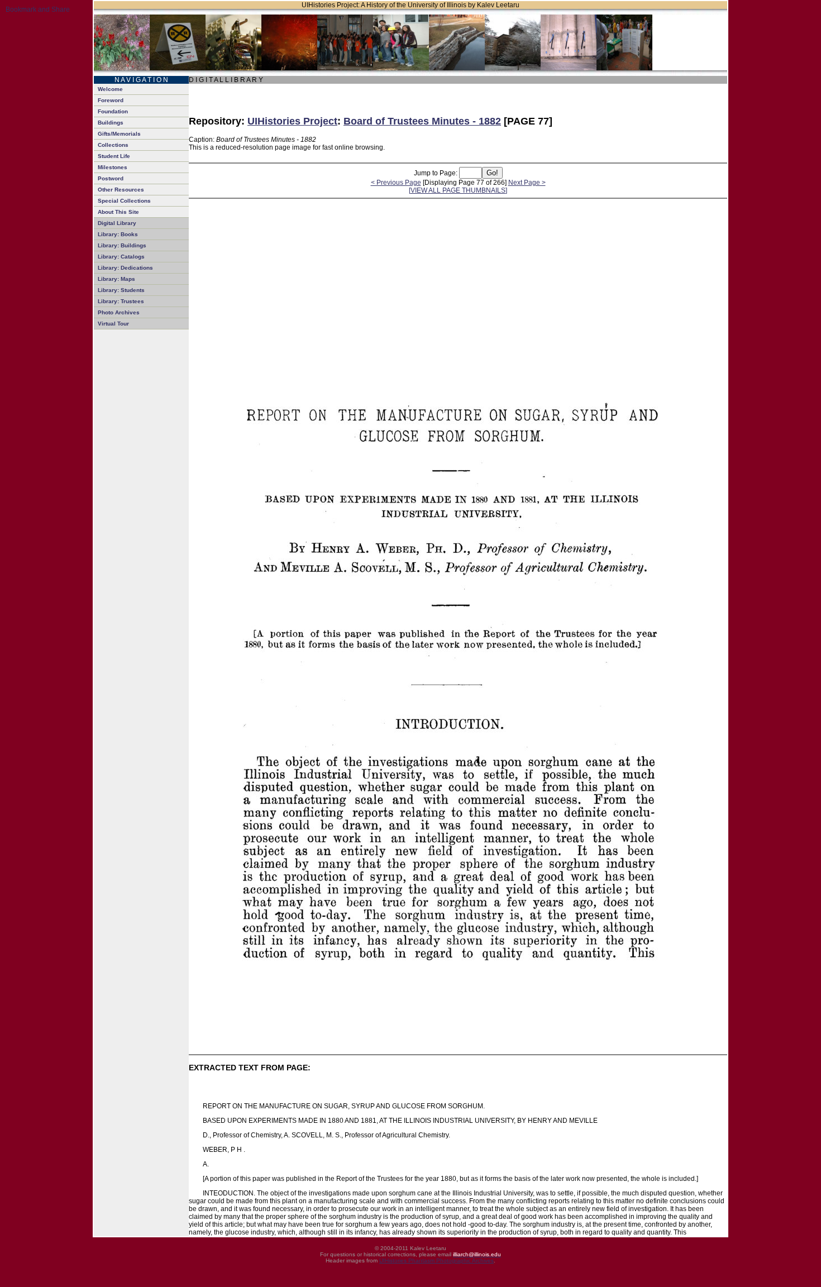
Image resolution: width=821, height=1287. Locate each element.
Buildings (110, 122)
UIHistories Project (292, 121)
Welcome (110, 89)
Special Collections (124, 201)
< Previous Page (396, 182)
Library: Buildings (122, 245)
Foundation (113, 111)
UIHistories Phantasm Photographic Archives (436, 1260)
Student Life (114, 156)
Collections (113, 145)
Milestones (112, 167)
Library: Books (118, 234)
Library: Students (121, 290)
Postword (110, 178)
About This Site (118, 212)
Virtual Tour (113, 323)
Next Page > (527, 182)
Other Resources (121, 189)
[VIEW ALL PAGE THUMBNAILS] (458, 190)
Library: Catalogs (121, 256)
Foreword (110, 100)
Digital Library (117, 223)
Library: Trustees (121, 301)
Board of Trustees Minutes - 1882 (422, 121)
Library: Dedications (125, 268)
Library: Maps (116, 279)
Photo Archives (119, 312)
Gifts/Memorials (119, 134)
